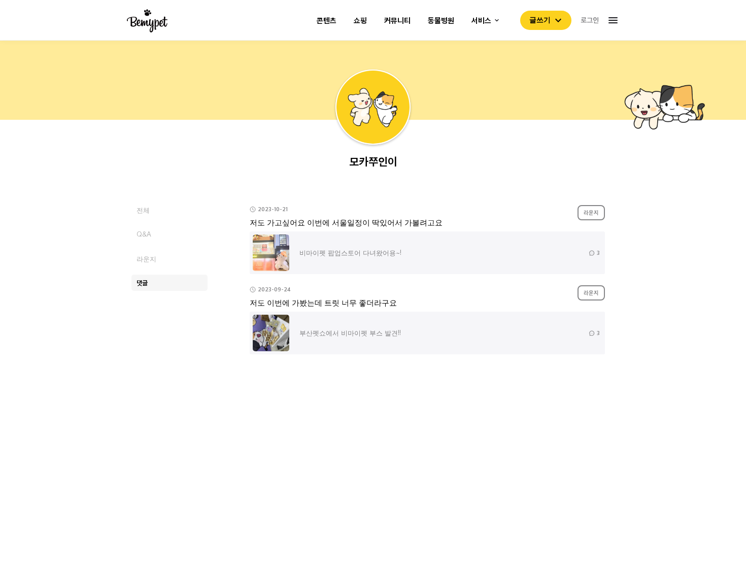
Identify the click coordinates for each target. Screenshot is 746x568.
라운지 (146, 258)
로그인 (590, 19)
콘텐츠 (326, 20)
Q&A (144, 234)
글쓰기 (540, 20)
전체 (143, 210)
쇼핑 (360, 20)
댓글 (142, 282)
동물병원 (441, 20)
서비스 (481, 20)
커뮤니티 (397, 20)
